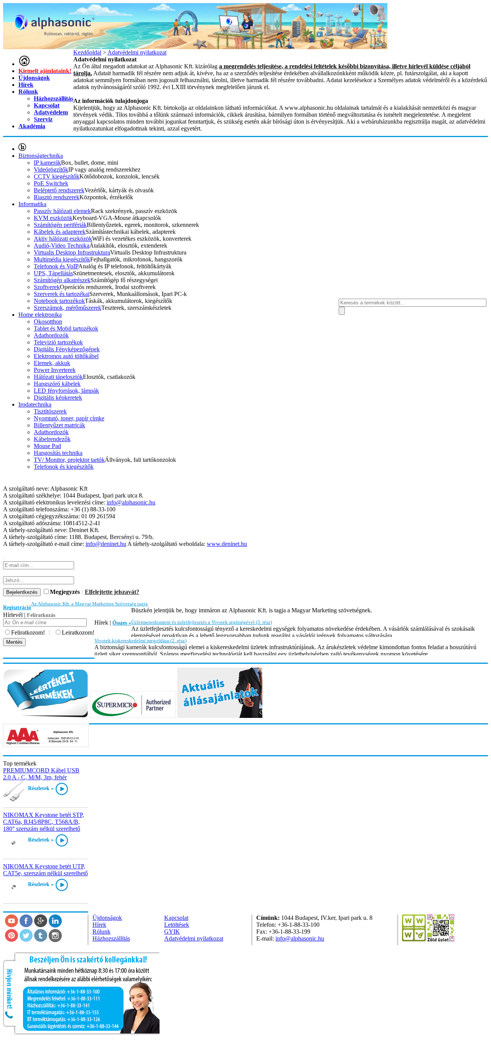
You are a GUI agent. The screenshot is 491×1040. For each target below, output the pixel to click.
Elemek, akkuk (52, 363)
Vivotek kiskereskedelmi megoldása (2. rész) (140, 640)
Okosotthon (48, 321)
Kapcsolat (46, 105)
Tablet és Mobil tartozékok (66, 328)
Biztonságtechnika (40, 155)
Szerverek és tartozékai (61, 294)
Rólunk (28, 91)
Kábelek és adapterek (60, 231)
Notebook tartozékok (59, 301)
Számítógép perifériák (60, 225)
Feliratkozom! (28, 632)
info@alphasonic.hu (131, 502)
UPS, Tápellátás (53, 273)
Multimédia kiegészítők (62, 259)
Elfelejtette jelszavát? (112, 592)
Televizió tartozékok (58, 342)
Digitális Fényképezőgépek (67, 349)
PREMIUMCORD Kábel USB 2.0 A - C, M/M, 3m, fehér (41, 773)
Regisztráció (17, 607)
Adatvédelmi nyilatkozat (193, 938)
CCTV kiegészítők (56, 176)
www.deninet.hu (227, 544)
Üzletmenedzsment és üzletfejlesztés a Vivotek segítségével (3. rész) (201, 622)
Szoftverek (47, 287)
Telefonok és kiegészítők (64, 466)
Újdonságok (34, 77)
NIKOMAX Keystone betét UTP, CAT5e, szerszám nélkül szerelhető (45, 869)
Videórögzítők (51, 169)
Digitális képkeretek (58, 397)
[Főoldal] (24, 64)
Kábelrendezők (52, 439)
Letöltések (176, 924)
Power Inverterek (55, 370)
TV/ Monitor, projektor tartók (69, 459)
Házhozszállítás (53, 98)
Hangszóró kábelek (57, 383)
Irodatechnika (34, 404)
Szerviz (43, 119)
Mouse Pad (47, 446)
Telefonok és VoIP (56, 266)
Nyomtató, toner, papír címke (69, 418)
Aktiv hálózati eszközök (63, 238)
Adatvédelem (51, 112)
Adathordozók (51, 335)
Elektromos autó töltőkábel (66, 356)
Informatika (32, 204)
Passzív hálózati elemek (62, 211)
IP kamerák (47, 162)
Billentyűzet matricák (59, 425)
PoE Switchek (51, 183)
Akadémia (31, 126)
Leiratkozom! (78, 632)
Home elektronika (40, 314)
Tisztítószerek (50, 411)
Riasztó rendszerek (56, 197)
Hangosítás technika (58, 453)
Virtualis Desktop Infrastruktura (72, 252)
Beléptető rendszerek (59, 190)
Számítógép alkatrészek (62, 280)
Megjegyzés (65, 592)
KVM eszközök (53, 218)
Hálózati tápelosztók (58, 377)
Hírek (25, 84)
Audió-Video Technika (61, 245)
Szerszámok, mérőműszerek (67, 307)
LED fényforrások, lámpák (66, 390)
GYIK (172, 931)
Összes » (121, 623)
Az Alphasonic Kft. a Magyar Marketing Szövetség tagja (89, 604)
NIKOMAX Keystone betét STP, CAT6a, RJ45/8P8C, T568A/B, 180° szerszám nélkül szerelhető (43, 822)
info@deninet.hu (106, 544)
